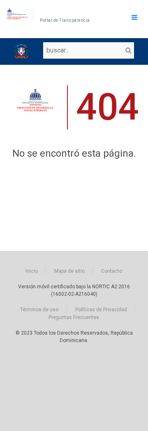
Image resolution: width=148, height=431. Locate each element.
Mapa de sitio (69, 271)
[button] (128, 50)
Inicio (31, 271)
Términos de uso (39, 309)
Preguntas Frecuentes (74, 317)
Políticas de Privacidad (101, 309)
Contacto (111, 271)
